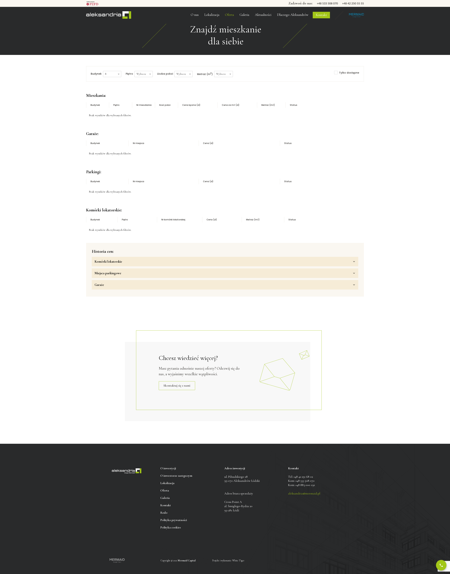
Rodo (163, 513)
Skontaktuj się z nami (176, 385)
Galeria (244, 15)
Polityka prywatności (173, 520)
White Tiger (238, 560)
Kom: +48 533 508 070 (301, 481)
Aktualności (263, 15)
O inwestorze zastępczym (203, 8)
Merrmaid (356, 15)
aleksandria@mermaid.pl (304, 493)
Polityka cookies (170, 527)
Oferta (229, 15)
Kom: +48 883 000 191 (301, 485)
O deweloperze (197, 16)
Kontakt (321, 15)
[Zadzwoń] (441, 565)
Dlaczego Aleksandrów (292, 15)
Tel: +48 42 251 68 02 (300, 477)
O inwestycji (168, 468)
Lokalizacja (167, 483)
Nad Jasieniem (108, 15)
